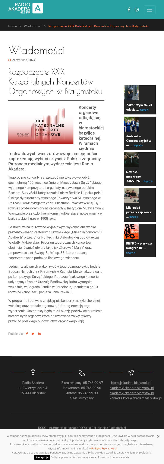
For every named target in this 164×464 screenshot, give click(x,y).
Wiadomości (32, 26)
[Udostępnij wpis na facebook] (26, 334)
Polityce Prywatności (104, 448)
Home (12, 26)
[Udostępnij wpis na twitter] (32, 334)
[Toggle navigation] (150, 9)
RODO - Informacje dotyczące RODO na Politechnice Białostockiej (82, 428)
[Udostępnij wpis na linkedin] (39, 334)
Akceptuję (42, 457)
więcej (143, 109)
